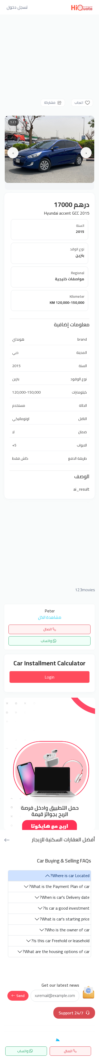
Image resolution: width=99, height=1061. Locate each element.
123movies (85, 590)
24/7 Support (71, 1013)
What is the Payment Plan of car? (59, 886)
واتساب (47, 641)
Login (49, 677)
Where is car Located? (69, 875)
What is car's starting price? (64, 919)
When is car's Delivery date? (64, 897)
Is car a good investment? (66, 908)
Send (20, 995)
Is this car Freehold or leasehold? (60, 941)
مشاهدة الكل (49, 618)
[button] (17, 7)
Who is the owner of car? (66, 930)
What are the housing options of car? (55, 951)
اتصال (48, 629)
